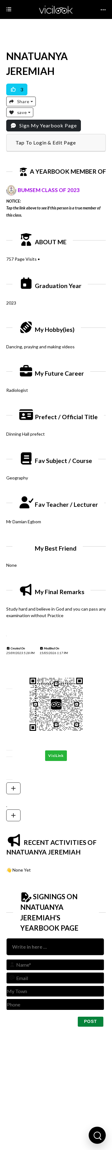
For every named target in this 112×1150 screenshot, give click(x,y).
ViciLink (56, 755)
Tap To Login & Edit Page (46, 142)
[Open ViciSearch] (97, 1135)
